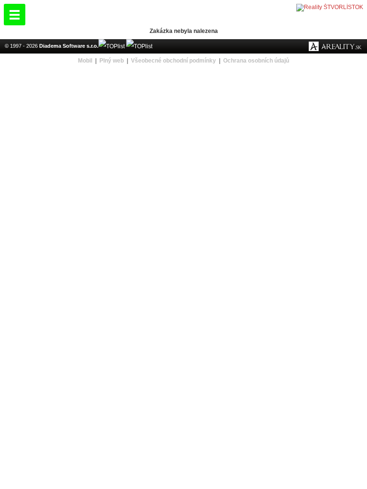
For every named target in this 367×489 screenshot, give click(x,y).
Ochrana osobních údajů (256, 60)
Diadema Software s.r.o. (68, 46)
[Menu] (14, 14)
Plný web (111, 60)
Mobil (85, 60)
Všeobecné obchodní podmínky (173, 60)
